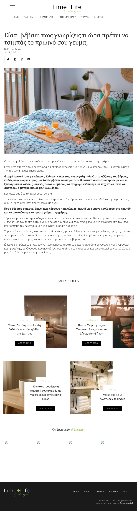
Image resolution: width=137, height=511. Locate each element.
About (88, 491)
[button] (7, 59)
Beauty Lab (47, 17)
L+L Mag (98, 17)
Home (15, 17)
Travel (85, 17)
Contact (128, 491)
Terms (100, 491)
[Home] (68, 9)
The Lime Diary (68, 17)
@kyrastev (78, 429)
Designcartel (126, 503)
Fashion (29, 17)
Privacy (113, 491)
